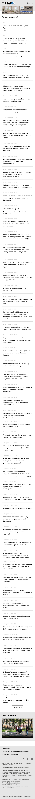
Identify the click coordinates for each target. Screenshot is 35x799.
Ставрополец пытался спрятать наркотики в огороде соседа (15, 111)
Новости (30, 3)
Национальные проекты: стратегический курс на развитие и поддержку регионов (17, 687)
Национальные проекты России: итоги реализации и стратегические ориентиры (17, 340)
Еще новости (17, 707)
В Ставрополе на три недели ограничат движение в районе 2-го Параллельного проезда (16, 88)
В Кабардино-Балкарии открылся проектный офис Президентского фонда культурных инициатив (16, 123)
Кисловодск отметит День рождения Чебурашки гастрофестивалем (17, 628)
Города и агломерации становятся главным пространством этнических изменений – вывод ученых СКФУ (17, 237)
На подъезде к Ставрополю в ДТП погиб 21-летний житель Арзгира (16, 76)
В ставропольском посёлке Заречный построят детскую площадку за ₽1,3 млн (17, 301)
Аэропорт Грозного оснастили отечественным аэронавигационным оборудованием (17, 278)
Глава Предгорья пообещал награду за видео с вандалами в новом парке (17, 498)
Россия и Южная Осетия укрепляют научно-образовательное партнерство (17, 487)
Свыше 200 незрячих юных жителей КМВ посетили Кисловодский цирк (17, 66)
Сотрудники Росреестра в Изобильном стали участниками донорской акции (15, 402)
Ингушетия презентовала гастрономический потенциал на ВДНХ (16, 605)
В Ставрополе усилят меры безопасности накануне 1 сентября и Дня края (17, 592)
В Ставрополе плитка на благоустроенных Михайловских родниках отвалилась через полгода (17, 556)
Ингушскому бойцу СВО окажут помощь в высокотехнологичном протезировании (16, 224)
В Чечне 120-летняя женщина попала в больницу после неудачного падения (17, 265)
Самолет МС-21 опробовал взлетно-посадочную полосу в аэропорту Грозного (16, 148)
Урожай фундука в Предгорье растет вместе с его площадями (17, 436)
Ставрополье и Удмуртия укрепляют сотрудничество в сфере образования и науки (17, 174)
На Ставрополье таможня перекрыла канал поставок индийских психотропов (17, 415)
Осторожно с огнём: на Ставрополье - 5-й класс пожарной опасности (17, 544)
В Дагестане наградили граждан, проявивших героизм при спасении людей (17, 136)
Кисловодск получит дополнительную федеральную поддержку (15, 211)
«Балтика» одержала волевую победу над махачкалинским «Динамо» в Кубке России (17, 567)
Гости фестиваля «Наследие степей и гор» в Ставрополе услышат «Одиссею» (17, 389)
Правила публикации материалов (15, 751)
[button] (4, 728)
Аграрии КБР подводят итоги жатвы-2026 (14, 289)
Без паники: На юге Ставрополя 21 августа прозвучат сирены (16, 662)
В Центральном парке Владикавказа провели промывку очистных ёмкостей (17, 532)
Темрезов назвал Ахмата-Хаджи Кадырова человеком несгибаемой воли (16, 28)
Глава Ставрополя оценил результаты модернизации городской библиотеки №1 (17, 161)
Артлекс (28, 796)
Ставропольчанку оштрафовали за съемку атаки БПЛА (16, 617)
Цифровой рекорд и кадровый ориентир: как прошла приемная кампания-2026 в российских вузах (16, 674)
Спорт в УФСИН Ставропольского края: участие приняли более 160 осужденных (16, 448)
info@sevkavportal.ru (13, 783)
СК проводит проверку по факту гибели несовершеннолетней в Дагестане (15, 519)
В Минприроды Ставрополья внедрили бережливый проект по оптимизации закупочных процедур (17, 474)
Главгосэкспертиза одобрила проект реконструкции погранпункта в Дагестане (17, 198)
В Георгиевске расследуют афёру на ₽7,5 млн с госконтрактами (17, 639)
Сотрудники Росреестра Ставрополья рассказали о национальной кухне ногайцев (17, 650)
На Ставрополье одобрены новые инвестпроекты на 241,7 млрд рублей (17, 186)
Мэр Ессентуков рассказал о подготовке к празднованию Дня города (16, 700)
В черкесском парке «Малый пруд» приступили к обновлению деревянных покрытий (16, 461)
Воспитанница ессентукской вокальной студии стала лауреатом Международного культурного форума (16, 251)
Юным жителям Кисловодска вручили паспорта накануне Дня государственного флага (15, 377)
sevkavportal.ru (10, 788)
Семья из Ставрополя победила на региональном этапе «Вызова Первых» (16, 353)
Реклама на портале (10, 754)
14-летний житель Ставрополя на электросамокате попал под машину (17, 328)
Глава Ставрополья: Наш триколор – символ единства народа (17, 365)
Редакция (6, 749)
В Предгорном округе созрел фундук (17, 508)
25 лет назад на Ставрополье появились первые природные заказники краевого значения (15, 41)
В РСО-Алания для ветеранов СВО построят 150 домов (16, 425)
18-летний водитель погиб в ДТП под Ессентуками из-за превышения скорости (17, 579)
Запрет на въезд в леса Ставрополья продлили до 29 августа (17, 100)
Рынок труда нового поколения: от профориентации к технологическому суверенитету (16, 54)
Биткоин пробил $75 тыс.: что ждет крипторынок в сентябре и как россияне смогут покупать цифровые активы (17, 315)
